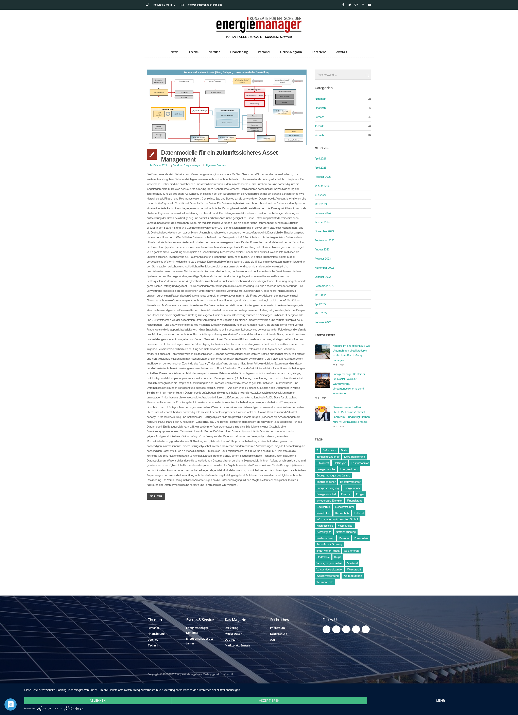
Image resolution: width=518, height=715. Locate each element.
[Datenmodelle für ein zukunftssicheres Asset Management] (227, 107)
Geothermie (323, 506)
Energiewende (352, 488)
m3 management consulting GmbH (337, 519)
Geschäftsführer (344, 506)
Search (367, 73)
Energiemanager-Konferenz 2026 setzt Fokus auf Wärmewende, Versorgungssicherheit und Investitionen (349, 383)
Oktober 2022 (323, 276)
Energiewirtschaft (326, 494)
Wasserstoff (354, 569)
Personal (264, 52)
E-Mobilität (322, 463)
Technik (193, 52)
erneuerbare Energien (329, 500)
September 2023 (324, 240)
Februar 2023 (323, 258)
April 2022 (320, 304)
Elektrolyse (339, 463)
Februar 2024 (323, 213)
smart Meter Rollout (328, 550)
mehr (440, 700)
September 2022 (324, 285)
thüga (337, 557)
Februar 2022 (323, 322)
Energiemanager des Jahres (333, 475)
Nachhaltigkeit (324, 525)
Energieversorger (350, 481)
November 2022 (324, 267)
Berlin (344, 450)
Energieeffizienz (349, 469)
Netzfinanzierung (346, 531)
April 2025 (320, 167)
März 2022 (321, 313)
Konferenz (319, 52)
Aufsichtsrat (329, 450)
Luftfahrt (359, 513)
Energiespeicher (325, 481)
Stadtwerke (323, 557)
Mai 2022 (320, 295)
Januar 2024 (322, 222)
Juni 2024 (320, 194)
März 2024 (321, 204)
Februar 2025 (323, 176)
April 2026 (320, 158)
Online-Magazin (291, 52)
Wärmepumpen (352, 575)
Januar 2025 (322, 185)
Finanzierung (239, 52)
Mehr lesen (156, 496)
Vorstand (352, 563)
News (174, 52)
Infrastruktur (323, 513)
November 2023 (324, 231)
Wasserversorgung (327, 575)
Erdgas (360, 494)
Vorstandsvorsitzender (329, 569)
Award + (341, 52)
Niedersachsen (325, 538)
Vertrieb (214, 52)
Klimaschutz (342, 513)
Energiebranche (325, 469)
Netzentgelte (323, 531)
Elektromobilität (359, 463)
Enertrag (346, 494)
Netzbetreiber (345, 525)
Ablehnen (98, 700)
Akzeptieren (269, 700)
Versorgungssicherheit (329, 563)
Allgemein (211, 165)
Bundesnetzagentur (328, 456)
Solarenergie (351, 550)
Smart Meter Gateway (329, 544)
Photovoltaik (361, 538)
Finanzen (221, 165)
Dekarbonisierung (354, 456)
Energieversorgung (327, 488)
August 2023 (322, 249)
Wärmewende (324, 582)
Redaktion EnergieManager (187, 165)
